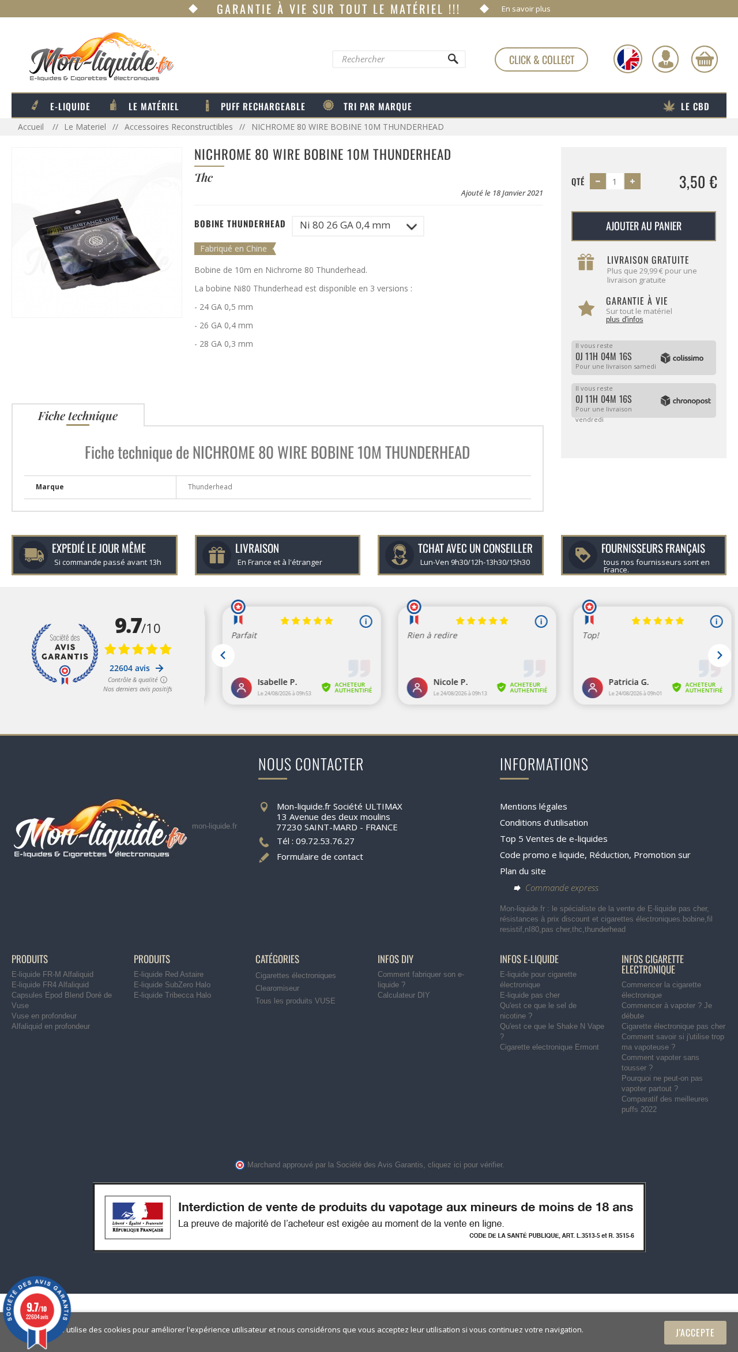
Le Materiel (85, 126)
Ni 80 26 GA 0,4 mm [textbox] (345, 224)
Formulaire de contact (320, 856)
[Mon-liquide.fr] (93, 56)
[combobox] (358, 226)
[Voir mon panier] (704, 58)
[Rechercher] (452, 61)
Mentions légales (533, 806)
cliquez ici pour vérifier (465, 1165)
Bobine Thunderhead (240, 223)
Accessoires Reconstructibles (179, 126)
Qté (578, 181)
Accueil (32, 126)
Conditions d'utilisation (544, 822)
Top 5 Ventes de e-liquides (554, 838)
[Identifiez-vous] (665, 58)
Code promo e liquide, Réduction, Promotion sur (595, 854)
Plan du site (523, 871)
